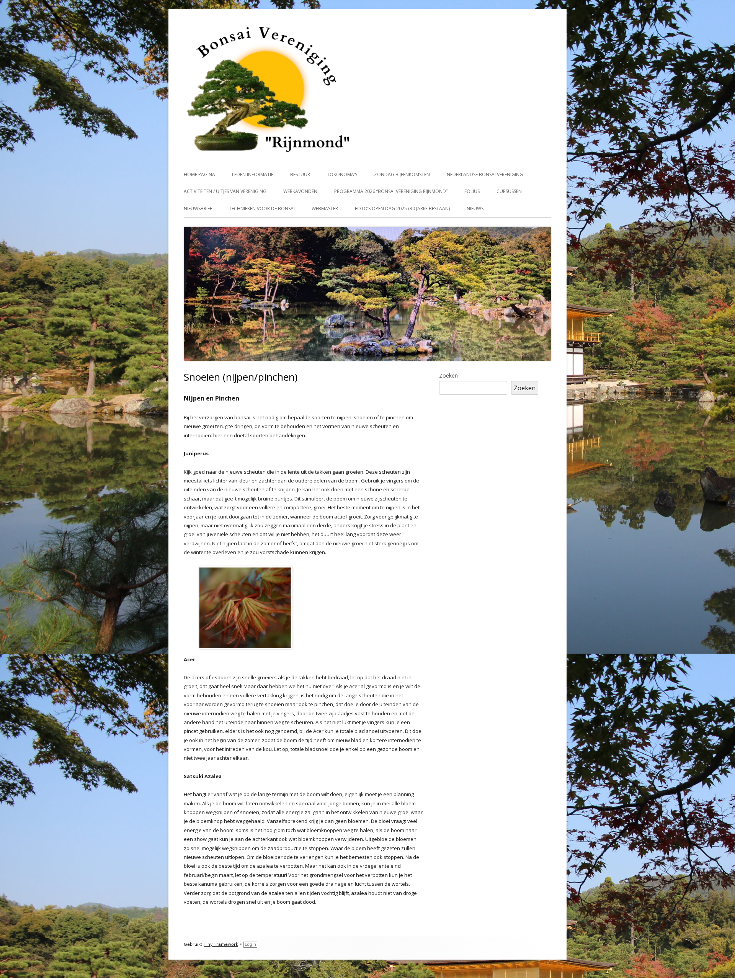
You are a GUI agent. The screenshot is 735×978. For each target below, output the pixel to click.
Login (250, 944)
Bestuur (300, 174)
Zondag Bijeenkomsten (402, 174)
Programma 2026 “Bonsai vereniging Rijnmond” (391, 191)
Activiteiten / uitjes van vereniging (225, 191)
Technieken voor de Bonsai (262, 208)
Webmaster (325, 208)
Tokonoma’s (342, 174)
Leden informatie (252, 174)
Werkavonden (300, 191)
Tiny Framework (221, 944)
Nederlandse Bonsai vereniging (485, 174)
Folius (472, 191)
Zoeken (448, 375)
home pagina (199, 174)
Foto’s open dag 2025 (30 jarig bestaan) (402, 208)
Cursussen (509, 191)
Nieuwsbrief (198, 208)
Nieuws (475, 208)
